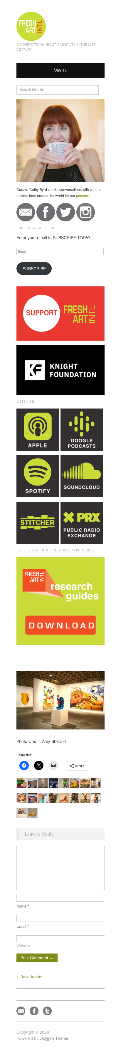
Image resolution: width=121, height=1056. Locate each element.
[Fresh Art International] (31, 25)
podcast (82, 195)
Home (39, 653)
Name (22, 906)
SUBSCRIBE (34, 268)
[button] (21, 783)
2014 (53, 653)
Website (23, 945)
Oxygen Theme (54, 1038)
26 (78, 653)
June (66, 653)
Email (22, 926)
